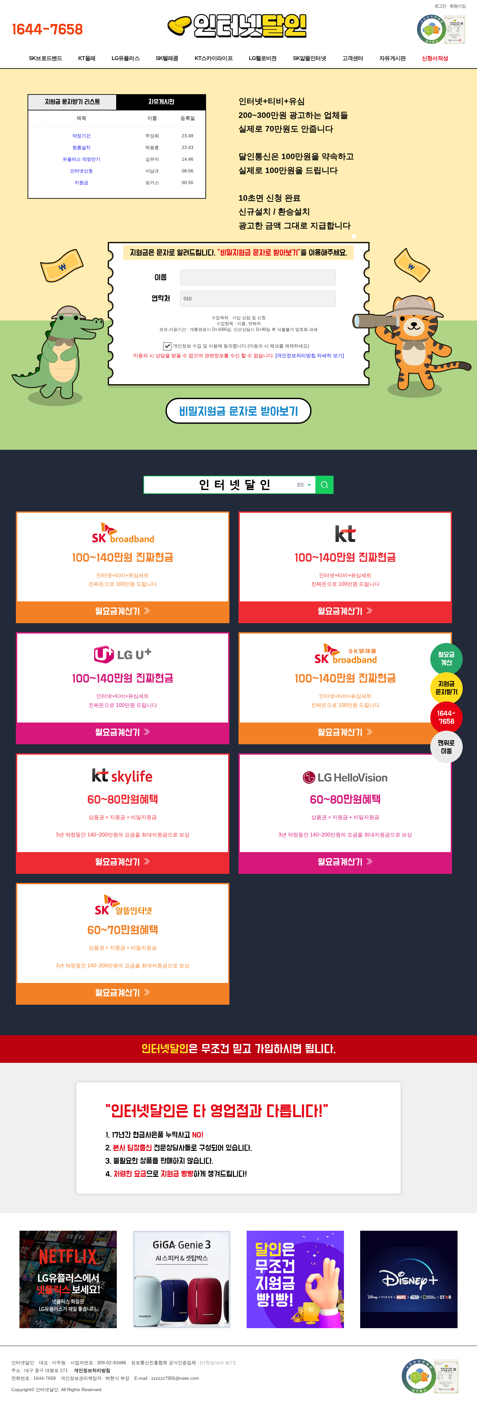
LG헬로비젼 (263, 58)
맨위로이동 (446, 747)
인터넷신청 (81, 158)
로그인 (440, 6)
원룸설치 (81, 135)
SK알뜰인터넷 (309, 58)
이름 (160, 278)
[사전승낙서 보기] (218, 1362)
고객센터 (352, 58)
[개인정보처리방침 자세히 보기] (309, 355)
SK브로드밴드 (45, 58)
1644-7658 (446, 717)
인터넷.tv (81, 181)
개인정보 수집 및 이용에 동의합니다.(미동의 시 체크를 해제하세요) (241, 345)
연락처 (161, 299)
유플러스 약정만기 (81, 146)
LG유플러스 (126, 58)
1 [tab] (353, 236)
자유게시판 (392, 58)
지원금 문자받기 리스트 (72, 102)
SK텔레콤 (167, 58)
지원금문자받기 (446, 688)
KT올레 (86, 58)
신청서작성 (435, 58)
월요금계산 (446, 659)
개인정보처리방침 (92, 1370)
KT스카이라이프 (214, 58)
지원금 (81, 170)
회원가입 (458, 6)
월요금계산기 (118, 612)
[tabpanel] (352, 168)
